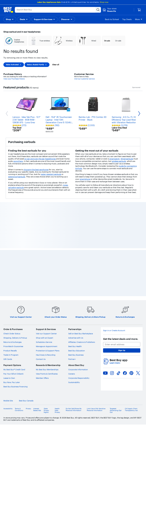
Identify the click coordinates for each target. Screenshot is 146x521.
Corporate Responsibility (78, 253)
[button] (9, 19)
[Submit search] (98, 10)
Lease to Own (9, 253)
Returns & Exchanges (12, 217)
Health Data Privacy (57, 285)
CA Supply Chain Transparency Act (131, 284)
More (137, 19)
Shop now (104, 2)
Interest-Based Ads (37, 284)
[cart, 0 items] (139, 10)
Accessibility (8, 283)
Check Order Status (11, 208)
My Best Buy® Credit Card (14, 244)
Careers (71, 248)
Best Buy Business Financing (15, 261)
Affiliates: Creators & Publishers (81, 217)
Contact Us (40, 234)
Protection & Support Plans (47, 225)
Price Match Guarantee (13, 221)
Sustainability (74, 257)
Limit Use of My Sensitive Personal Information (96, 284)
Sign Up (121, 225)
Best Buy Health (75, 221)
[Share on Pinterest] (131, 247)
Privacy (28, 283)
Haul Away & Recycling (45, 229)
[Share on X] (138, 247)
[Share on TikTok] (118, 247)
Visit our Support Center (46, 208)
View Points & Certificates (47, 248)
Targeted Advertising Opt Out (115, 285)
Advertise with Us (75, 212)
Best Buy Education (76, 225)
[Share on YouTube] (105, 247)
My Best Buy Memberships (47, 244)
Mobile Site (8, 275)
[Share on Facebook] (125, 247)
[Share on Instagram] (112, 247)
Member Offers (42, 253)
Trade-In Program (10, 229)
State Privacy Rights (46, 285)
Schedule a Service (44, 217)
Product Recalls (10, 225)
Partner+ (72, 234)
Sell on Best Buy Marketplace (80, 208)
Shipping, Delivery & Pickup (15, 212)
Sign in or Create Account (114, 205)
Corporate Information (78, 244)
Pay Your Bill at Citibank (13, 248)
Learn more (115, 237)
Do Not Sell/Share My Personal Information (74, 284)
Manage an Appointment (46, 221)
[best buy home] (8, 10)
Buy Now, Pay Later (11, 257)
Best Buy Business (76, 229)
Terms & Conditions (19, 284)
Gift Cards (7, 234)
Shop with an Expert (44, 212)
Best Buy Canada (26, 275)
